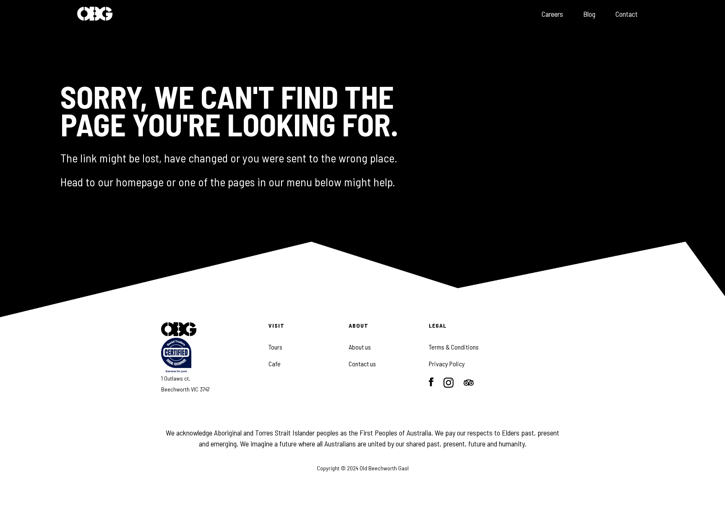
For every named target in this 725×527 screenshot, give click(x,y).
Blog (589, 13)
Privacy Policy (447, 363)
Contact (626, 13)
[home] (94, 14)
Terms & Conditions (454, 347)
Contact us (362, 363)
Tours (275, 347)
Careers (552, 13)
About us (360, 347)
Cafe (275, 363)
